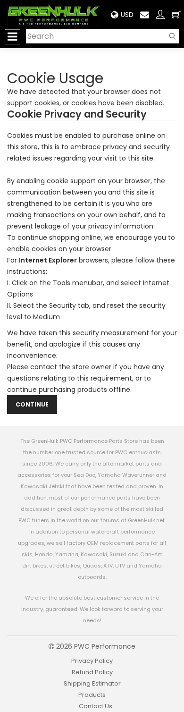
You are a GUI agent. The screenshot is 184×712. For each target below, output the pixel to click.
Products (92, 694)
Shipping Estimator (92, 683)
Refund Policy (92, 672)
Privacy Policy (92, 660)
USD (127, 14)
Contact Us (95, 706)
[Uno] (53, 14)
